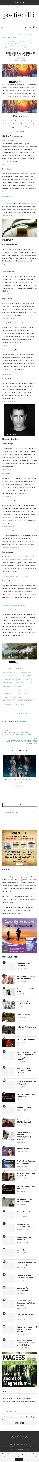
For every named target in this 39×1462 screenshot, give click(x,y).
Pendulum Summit (19, 686)
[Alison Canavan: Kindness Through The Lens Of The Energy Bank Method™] (8, 1055)
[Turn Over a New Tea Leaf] (8, 1317)
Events (13, 35)
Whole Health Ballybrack (25, 701)
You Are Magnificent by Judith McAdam (26, 1162)
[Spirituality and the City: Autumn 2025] (8, 1266)
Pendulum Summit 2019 (10, 690)
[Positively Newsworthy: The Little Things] (8, 1177)
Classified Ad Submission (11, 1447)
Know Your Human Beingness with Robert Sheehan (26, 1303)
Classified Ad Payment (28, 1447)
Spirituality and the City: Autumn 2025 (26, 1264)
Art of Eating (7, 668)
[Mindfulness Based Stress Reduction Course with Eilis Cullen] (8, 1344)
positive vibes (7, 693)
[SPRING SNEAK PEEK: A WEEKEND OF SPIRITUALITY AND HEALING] (8, 1136)
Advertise (27, 1444)
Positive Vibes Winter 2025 (25, 1213)
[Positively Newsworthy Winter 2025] (8, 1189)
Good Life (22, 42)
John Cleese (19, 683)
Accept (19, 1460)
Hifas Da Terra (8, 683)
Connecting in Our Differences (24, 1238)
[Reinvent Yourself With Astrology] (8, 992)
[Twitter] (17, 2)
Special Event (30, 50)
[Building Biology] (8, 1151)
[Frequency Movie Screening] (19, 766)
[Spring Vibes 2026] (8, 1110)
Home (4, 35)
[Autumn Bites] (8, 1253)
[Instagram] (20, 2)
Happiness (30, 42)
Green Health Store (24, 679)
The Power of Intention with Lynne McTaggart (26, 1276)
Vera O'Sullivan (8, 701)
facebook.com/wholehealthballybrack (13, 605)
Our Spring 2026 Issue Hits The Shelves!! (25, 1121)
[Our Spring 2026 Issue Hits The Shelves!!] (8, 1123)
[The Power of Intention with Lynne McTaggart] (8, 1278)
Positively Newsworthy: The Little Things (26, 1175)
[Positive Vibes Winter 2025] (8, 1215)
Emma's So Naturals (9, 675)
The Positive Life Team (22, 1449)
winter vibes (7, 704)
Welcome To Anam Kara (26, 1027)
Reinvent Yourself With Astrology (26, 990)
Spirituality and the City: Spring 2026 (26, 1083)
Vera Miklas (20, 697)
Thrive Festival (8, 697)
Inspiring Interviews (12, 46)
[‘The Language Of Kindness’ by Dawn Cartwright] (8, 1071)
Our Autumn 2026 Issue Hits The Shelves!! (26, 977)
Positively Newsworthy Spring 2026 (26, 1096)
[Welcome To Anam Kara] (8, 1030)
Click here (22, 899)
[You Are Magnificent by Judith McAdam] (8, 1164)
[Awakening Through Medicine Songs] (8, 1291)
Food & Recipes (13, 42)
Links (11, 1449)
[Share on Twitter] (21, 714)
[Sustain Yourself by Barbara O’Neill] (8, 1202)
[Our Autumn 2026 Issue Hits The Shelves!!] (8, 979)
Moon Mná (6, 686)
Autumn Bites (22, 1250)
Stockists (19, 1444)
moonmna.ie (6, 345)
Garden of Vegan (8, 679)
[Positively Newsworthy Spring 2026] (8, 1097)
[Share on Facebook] (19, 714)
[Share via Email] (26, 714)
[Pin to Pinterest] (23, 714)
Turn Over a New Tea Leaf (25, 1315)
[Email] (23, 2)
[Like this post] (15, 714)
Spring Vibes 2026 (24, 1107)
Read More (27, 1460)
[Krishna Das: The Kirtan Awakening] (8, 1043)
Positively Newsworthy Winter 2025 (26, 1187)
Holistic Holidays (23, 44)
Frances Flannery (25, 675)
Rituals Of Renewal (24, 1014)
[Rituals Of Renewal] (8, 1017)
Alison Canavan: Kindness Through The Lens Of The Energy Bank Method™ (27, 1056)
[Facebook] (23, 27)
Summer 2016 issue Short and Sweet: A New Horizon (27, 1329)
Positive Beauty (25, 46)
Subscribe (12, 1444)
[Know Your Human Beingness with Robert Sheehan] (8, 1304)
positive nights (20, 50)
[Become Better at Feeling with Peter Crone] (8, 1228)
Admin (23, 58)
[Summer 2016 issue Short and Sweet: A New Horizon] (8, 1330)
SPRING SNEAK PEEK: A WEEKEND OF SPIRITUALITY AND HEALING (25, 1136)
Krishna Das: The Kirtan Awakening (26, 1041)
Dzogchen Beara (26, 672)
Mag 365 (29, 683)
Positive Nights (9, 50)
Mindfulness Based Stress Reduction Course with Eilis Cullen (27, 1343)
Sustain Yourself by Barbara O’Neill (24, 1200)
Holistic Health (12, 44)
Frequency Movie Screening (19, 780)
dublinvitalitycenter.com (9, 401)
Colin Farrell (19, 668)
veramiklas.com (7, 374)
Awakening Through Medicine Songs (24, 1289)
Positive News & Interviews (24, 48)
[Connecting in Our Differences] (8, 1240)
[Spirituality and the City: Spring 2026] (8, 1085)
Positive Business (9, 48)
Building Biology (23, 1148)
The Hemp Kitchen (21, 693)
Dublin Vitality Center (10, 672)
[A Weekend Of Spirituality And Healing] (8, 1005)
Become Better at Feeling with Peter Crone (27, 1226)
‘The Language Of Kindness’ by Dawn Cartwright (24, 1070)
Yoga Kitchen (19, 704)
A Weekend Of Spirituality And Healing (26, 1003)
